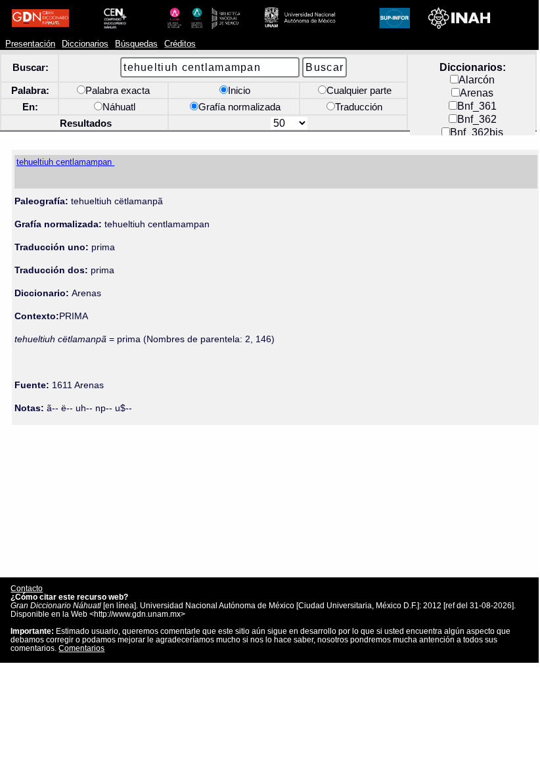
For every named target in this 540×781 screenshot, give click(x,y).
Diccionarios (85, 44)
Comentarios (81, 648)
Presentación (30, 44)
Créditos (180, 44)
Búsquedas (136, 44)
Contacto (27, 588)
